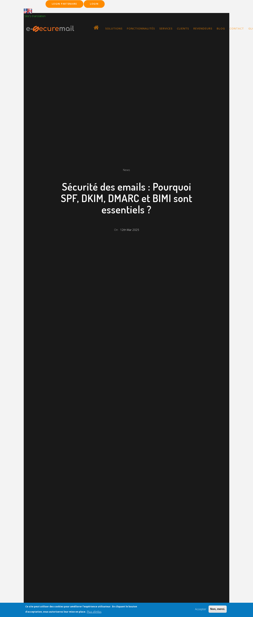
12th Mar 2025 (129, 230)
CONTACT (236, 28)
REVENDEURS (202, 28)
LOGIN (94, 3)
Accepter (200, 609)
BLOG (221, 28)
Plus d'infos (94, 611)
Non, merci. (217, 609)
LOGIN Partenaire (64, 3)
